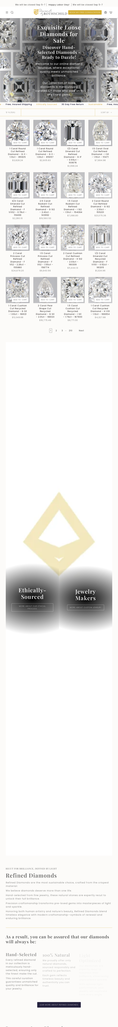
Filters (11, 112)
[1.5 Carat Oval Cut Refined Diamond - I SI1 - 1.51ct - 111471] (100, 133)
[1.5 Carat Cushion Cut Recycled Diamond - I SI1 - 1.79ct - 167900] (73, 290)
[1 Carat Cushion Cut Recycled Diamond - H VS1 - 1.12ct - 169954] (100, 290)
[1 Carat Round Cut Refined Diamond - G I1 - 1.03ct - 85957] (45, 133)
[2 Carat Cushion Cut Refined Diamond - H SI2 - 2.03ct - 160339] (73, 238)
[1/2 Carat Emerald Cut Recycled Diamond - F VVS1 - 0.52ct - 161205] (100, 238)
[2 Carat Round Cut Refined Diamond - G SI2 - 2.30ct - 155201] (100, 185)
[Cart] (111, 12)
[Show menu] (7, 12)
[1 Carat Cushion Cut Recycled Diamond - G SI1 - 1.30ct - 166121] (18, 290)
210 (70, 330)
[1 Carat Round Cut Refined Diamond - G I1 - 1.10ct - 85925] (18, 133)
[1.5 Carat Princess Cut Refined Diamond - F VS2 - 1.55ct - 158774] (45, 238)
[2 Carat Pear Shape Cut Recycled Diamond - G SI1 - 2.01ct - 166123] (45, 290)
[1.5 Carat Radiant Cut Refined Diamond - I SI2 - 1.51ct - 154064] (73, 185)
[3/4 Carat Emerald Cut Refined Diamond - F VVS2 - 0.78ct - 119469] (18, 185)
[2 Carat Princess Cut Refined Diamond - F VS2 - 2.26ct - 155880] (18, 238)
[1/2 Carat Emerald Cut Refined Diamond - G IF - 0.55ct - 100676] (73, 133)
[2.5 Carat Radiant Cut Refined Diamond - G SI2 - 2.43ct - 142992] (45, 185)
